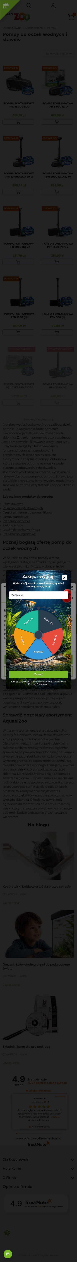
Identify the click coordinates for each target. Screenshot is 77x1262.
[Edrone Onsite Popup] (38, 631)
